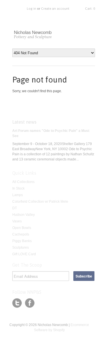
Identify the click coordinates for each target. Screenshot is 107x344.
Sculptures (20, 248)
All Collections (23, 182)
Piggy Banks (22, 241)
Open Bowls (21, 228)
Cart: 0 (90, 9)
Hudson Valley (23, 215)
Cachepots (20, 234)
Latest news (24, 121)
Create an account (55, 9)
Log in (31, 9)
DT (14, 208)
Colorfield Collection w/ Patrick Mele (40, 202)
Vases (17, 221)
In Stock (18, 188)
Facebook (30, 303)
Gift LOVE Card (24, 254)
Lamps (17, 195)
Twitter (17, 303)
